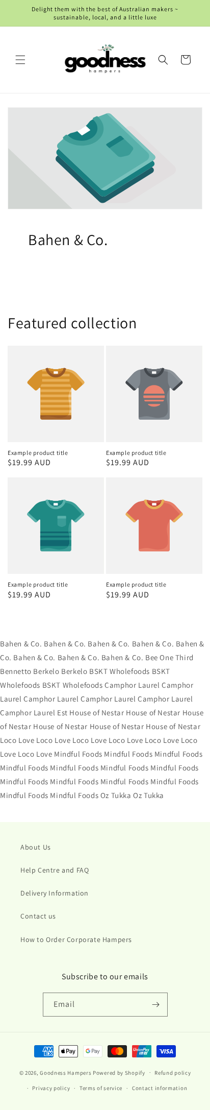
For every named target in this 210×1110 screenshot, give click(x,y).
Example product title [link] (38, 452)
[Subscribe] (156, 1005)
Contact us (38, 916)
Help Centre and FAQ (54, 870)
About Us (35, 847)
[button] (20, 60)
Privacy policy (51, 1088)
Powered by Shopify (119, 1072)
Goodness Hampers (65, 1072)
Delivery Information (54, 893)
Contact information (159, 1088)
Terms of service (101, 1088)
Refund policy (172, 1072)
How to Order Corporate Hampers (76, 939)
